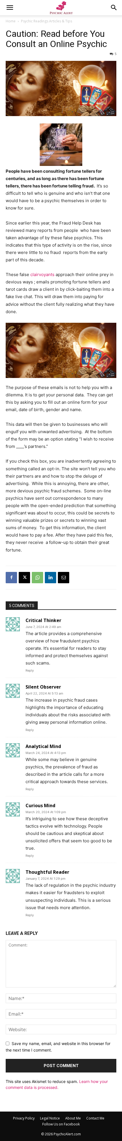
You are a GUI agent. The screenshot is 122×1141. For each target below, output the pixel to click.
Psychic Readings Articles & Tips (46, 21)
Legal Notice (50, 1118)
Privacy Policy (24, 1118)
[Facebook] (11, 577)
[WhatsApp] (37, 577)
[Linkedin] (50, 577)
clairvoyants (42, 274)
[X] (24, 577)
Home (11, 21)
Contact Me (95, 1118)
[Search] (114, 7)
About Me (73, 1118)
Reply (30, 670)
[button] (10, 7)
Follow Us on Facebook (61, 1124)
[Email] (63, 577)
